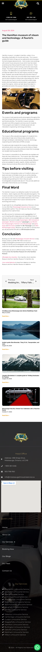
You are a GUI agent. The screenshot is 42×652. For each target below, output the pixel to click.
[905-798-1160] (31, 13)
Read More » (5, 316)
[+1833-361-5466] (11, 13)
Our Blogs (6, 556)
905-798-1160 (31, 17)
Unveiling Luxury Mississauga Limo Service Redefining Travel (19, 311)
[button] (3, 3)
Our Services (7, 542)
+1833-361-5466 (11, 17)
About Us (6, 535)
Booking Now (8, 549)
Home (5, 527)
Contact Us (7, 571)
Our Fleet (6, 564)
